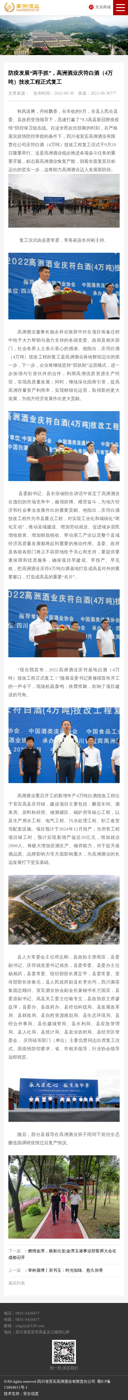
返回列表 (16, 1283)
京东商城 (103, 7)
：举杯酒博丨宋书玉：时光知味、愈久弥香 (55, 1270)
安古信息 (31, 1393)
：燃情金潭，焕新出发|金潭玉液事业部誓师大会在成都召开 (62, 1254)
